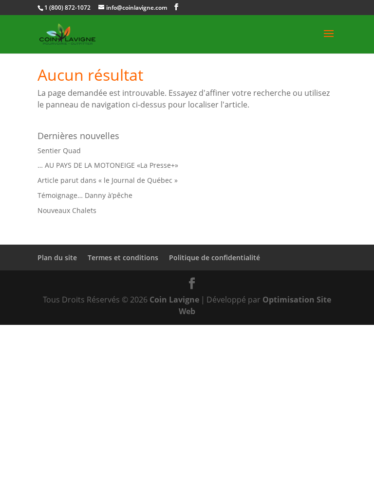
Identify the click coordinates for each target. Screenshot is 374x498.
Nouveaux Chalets (66, 210)
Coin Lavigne (174, 299)
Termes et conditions (123, 257)
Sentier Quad (59, 150)
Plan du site (57, 257)
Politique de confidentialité (214, 257)
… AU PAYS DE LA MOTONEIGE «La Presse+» (107, 165)
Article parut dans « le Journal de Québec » (107, 180)
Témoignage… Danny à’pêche (84, 195)
